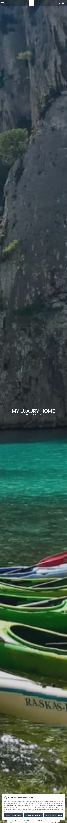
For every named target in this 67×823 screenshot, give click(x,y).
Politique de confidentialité (27, 811)
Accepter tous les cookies (53, 815)
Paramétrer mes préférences (33, 815)
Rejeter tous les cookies (13, 815)
